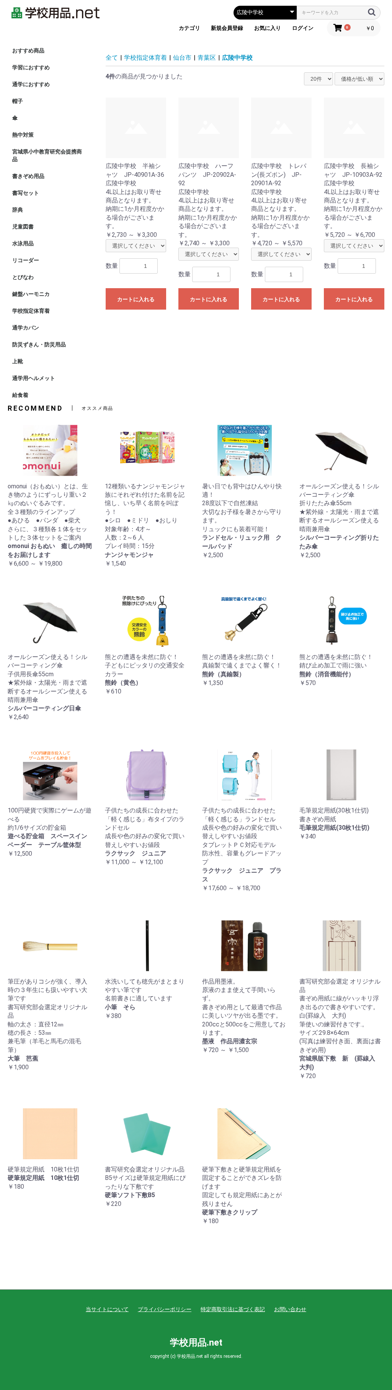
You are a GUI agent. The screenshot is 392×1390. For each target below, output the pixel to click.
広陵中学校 (237, 57)
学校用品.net (196, 1342)
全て (112, 57)
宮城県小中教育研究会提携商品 (47, 155)
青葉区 (207, 57)
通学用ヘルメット (33, 378)
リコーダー (25, 260)
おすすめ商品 (28, 50)
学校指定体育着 (31, 311)
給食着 (20, 395)
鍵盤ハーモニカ (31, 294)
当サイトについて (107, 1309)
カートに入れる (136, 299)
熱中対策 (23, 135)
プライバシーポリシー (164, 1309)
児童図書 (23, 227)
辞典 (17, 210)
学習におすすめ (31, 67)
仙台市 (182, 57)
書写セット (25, 193)
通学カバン (25, 328)
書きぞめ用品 (28, 176)
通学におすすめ (31, 84)
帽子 (17, 101)
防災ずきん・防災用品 (39, 344)
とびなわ (23, 277)
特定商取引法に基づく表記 (233, 1309)
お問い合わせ (290, 1309)
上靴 (17, 361)
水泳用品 (23, 243)
